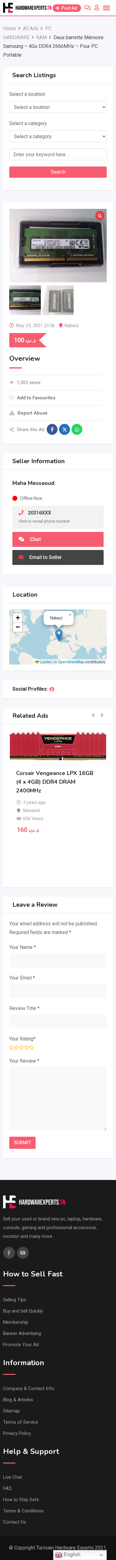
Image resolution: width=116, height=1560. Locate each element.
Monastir (32, 810)
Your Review (24, 1061)
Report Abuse (33, 413)
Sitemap (11, 1411)
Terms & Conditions (23, 1511)
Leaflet (45, 661)
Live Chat (12, 1477)
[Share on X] (64, 429)
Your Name (22, 947)
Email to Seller (45, 557)
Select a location (27, 94)
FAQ (7, 1488)
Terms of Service (20, 1422)
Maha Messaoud (33, 483)
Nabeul (72, 325)
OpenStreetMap (71, 661)
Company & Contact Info (28, 1388)
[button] (59, 635)
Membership (15, 1322)
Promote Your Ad (21, 1344)
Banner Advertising (22, 1333)
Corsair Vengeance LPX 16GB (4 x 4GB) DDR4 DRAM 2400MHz (54, 781)
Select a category (28, 123)
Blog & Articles (18, 1400)
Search (58, 172)
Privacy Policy (17, 1433)
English (71, 1554)
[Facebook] (51, 689)
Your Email (22, 978)
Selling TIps (14, 1300)
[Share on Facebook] (52, 429)
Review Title (24, 1008)
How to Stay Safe (21, 1499)
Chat (35, 539)
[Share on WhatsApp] (76, 429)
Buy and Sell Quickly (23, 1311)
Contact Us (14, 1522)
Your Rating (22, 1039)
